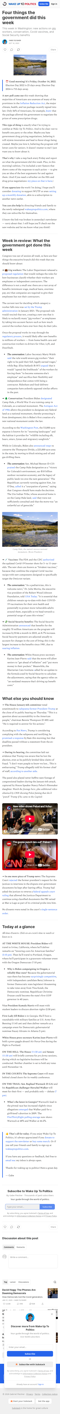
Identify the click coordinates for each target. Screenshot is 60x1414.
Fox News (21, 730)
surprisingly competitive (43, 976)
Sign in (54, 4)
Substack (16, 1408)
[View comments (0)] (12, 49)
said (9, 358)
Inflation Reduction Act (32, 103)
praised (11, 467)
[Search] (55, 1282)
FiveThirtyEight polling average (23, 1117)
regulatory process (11, 336)
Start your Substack (22, 1401)
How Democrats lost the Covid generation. (22, 1296)
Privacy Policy (29, 1376)
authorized (48, 560)
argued (44, 366)
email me (10, 1160)
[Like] (5, 49)
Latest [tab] (13, 1282)
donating (16, 191)
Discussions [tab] (23, 1282)
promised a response (13, 738)
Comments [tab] (9, 1247)
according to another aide (23, 771)
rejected (13, 880)
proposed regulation (12, 274)
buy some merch (41, 1141)
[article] (30, 1296)
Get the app (43, 1401)
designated (46, 398)
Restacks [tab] (21, 1247)
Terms (37, 1394)
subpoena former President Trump (37, 709)
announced (25, 625)
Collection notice (49, 1394)
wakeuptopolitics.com (36, 209)
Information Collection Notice (35, 1373)
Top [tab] (5, 1282)
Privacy (29, 1394)
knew (48, 111)
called (18, 486)
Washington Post (29, 428)
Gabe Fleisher (15, 40)
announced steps (42, 446)
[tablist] (14, 1247)
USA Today (31, 596)
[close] (52, 1314)
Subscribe (43, 4)
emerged (23, 1109)
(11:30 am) (37, 1052)
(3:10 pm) (7, 955)
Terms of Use (43, 1371)
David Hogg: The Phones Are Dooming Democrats (19, 1291)
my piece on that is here (40, 181)
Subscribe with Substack (32, 1364)
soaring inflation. (11, 648)
